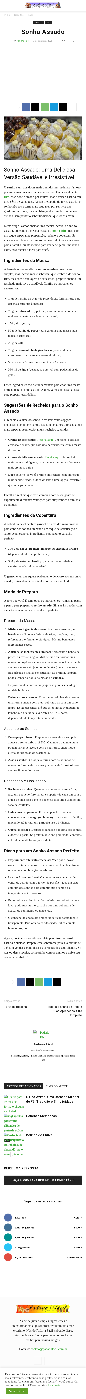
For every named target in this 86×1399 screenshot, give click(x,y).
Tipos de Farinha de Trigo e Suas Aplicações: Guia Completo (64, 1011)
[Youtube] (55, 1067)
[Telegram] (54, 107)
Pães (30, 14)
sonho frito (59, 230)
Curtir (78, 1217)
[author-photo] (43, 1037)
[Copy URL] (63, 107)
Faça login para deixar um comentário (43, 1180)
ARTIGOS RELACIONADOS (23, 1086)
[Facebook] (26, 107)
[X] (35, 107)
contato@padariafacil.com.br (49, 1349)
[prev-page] (6, 1154)
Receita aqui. (45, 439)
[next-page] (12, 1154)
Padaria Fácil (23, 40)
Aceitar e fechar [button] (16, 1390)
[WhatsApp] (45, 107)
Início (7, 14)
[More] (72, 107)
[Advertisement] (43, 71)
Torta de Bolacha (15, 1007)
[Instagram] (39, 1067)
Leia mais (54, 1385)
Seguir (78, 1227)
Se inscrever (74, 1257)
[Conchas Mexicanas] (14, 1128)
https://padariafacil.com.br (43, 1050)
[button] (6, 5)
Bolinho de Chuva (39, 1135)
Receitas (19, 14)
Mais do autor (57, 1086)
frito (6, 197)
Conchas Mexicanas (41, 1116)
